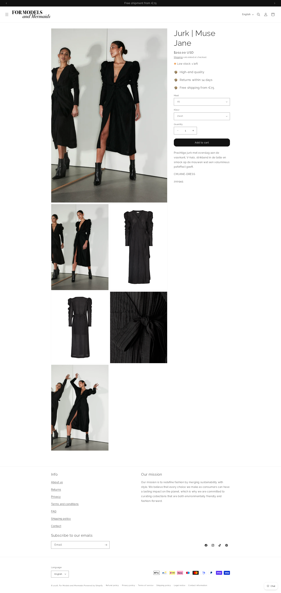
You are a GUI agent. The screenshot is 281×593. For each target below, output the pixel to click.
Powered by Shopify (93, 585)
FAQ (53, 511)
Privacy (56, 496)
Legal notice (179, 585)
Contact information (197, 585)
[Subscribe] (105, 545)
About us (57, 482)
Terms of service (145, 585)
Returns (56, 489)
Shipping (178, 57)
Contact (56, 526)
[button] (6, 14)
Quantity (178, 124)
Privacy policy (128, 585)
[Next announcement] (274, 3)
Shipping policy (61, 518)
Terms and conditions (65, 504)
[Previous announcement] (6, 3)
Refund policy (112, 585)
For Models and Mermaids (71, 585)
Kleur (177, 110)
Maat (176, 95)
